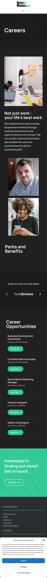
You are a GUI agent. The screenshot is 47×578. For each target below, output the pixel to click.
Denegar (23, 567)
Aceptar (23, 561)
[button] (44, 540)
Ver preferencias (23, 573)
